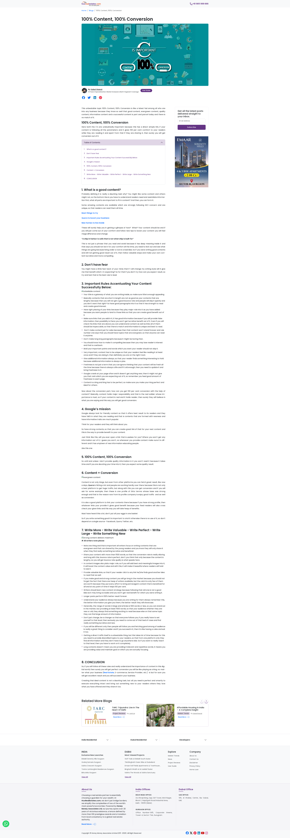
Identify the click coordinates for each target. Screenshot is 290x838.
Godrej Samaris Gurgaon (91, 762)
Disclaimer (194, 763)
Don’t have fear (93, 153)
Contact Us (194, 759)
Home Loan (194, 769)
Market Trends (183, 713)
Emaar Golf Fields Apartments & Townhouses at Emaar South (143, 766)
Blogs (91, 10)
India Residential (89, 740)
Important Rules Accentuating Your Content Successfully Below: (112, 157)
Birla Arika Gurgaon (89, 772)
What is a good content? (96, 149)
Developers (184, 740)
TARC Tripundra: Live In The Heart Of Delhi (125, 708)
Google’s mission (93, 162)
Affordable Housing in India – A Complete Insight (190, 708)
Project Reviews (119, 713)
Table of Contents (92, 142)
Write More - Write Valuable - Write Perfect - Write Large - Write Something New (119, 174)
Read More (87, 824)
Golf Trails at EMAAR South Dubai (137, 759)
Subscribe (191, 127)
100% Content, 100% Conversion (99, 166)
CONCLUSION (92, 178)
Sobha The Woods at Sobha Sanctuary (140, 772)
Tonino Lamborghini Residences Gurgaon (98, 769)
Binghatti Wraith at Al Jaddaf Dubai (138, 769)
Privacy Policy (195, 766)
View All (85, 777)
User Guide (146, 90)
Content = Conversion (95, 170)
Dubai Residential (138, 740)
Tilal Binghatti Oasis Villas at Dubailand (140, 762)
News (170, 759)
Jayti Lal (132, 713)
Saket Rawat (96, 89)
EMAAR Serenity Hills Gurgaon (93, 759)
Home (84, 10)
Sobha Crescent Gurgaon (92, 766)
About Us (193, 756)
